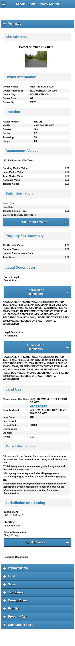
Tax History (16, 594)
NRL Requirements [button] (34, 222)
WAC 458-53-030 (38, 406)
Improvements (19, 569)
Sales (12, 586)
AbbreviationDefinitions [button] (35, 291)
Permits (14, 610)
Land (12, 577)
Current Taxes (18, 602)
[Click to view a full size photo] (36, 66)
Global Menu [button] (3, 4)
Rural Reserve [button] (35, 542)
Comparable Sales (21, 626)
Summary (15, 25)
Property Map (18, 618)
